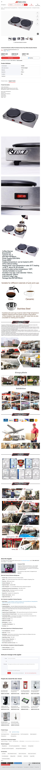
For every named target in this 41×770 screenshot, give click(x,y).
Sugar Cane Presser (20, 602)
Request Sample (19, 60)
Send (9, 673)
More (2, 760)
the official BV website (26, 560)
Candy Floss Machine (19, 601)
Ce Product (4, 753)
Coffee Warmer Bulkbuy (6, 758)
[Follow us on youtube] (37, 763)
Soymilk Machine (28, 601)
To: (6, 661)
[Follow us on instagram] (36, 763)
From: (6, 658)
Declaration (31, 767)
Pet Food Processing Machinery (14, 745)
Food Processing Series (24, 734)
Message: (5, 664)
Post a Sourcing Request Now (30, 673)
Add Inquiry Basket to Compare (20, 42)
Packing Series (3, 736)
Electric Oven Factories (32, 753)
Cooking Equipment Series (15, 734)
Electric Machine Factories (12, 753)
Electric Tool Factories (22, 753)
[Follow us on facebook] (33, 763)
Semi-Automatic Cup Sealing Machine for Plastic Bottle (15, 707)
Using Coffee (32, 756)
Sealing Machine (34, 601)
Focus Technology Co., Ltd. (13, 767)
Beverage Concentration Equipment (8, 748)
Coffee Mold (19, 756)
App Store (4, 763)
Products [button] (10, 4)
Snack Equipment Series (5, 734)
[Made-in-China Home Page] (20, 2)
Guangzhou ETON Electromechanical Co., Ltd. (11, 49)
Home (2, 7)
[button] (1, 1)
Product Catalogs (16, 731)
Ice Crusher (12, 602)
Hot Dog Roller (7, 602)
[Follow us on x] (34, 763)
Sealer (3, 602)
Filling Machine (4, 745)
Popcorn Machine (11, 601)
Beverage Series (13, 736)
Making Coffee (12, 756)
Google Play (10, 763)
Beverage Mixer (30, 745)
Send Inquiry (10, 57)
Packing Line (24, 745)
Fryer (24, 601)
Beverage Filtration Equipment (21, 748)
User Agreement (26, 767)
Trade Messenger (18, 763)
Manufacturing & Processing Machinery (10, 7)
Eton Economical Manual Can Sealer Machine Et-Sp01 (35, 691)
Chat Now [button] (31, 57)
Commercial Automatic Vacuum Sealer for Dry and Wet (25, 707)
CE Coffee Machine (5, 756)
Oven (16, 602)
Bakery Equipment (33, 734)
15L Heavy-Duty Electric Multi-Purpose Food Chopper (35, 707)
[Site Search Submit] (26, 5)
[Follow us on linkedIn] (29, 764)
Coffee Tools (26, 756)
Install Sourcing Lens (6, 764)
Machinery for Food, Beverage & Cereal (24, 7)
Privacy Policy (37, 767)
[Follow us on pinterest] (39, 763)
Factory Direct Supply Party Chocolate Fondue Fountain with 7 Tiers (15, 723)
